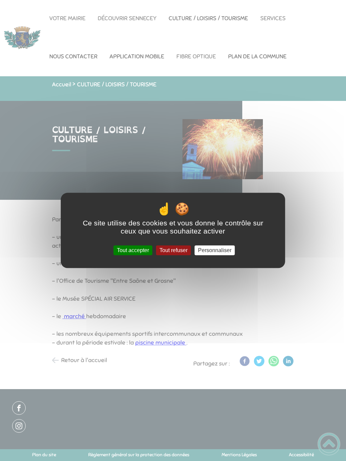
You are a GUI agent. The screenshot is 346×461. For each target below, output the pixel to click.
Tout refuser (173, 250)
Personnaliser (214, 250)
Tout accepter (133, 250)
